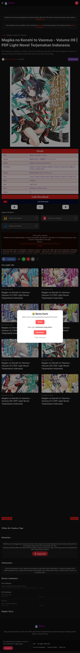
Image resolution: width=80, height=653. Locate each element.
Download (40, 332)
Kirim (40, 322)
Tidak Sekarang (40, 337)
